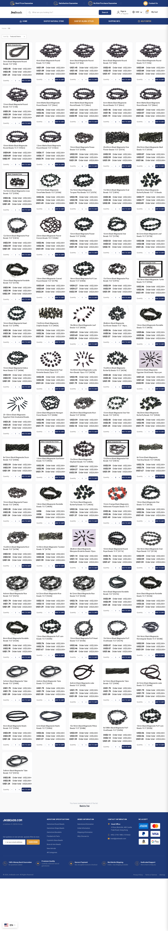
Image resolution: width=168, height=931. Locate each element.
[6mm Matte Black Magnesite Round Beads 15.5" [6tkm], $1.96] (117, 94)
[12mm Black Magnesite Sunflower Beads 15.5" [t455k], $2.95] (50, 448)
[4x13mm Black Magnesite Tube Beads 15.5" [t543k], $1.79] (117, 671)
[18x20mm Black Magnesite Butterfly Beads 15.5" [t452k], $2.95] (150, 403)
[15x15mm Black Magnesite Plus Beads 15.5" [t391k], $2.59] (117, 268)
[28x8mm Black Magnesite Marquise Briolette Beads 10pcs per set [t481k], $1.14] (84, 538)
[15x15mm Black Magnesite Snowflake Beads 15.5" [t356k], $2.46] (50, 180)
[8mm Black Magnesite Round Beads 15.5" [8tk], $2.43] (117, 51)
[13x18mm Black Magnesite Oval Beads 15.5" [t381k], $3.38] (117, 180)
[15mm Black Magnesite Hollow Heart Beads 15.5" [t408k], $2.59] (17, 358)
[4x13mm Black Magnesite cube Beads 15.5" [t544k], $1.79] (150, 672)
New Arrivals (51, 848)
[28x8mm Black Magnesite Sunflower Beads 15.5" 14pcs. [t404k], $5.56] (117, 313)
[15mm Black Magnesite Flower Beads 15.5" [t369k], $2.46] (84, 224)
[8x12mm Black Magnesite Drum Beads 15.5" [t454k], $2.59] (17, 447)
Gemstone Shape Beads (55, 828)
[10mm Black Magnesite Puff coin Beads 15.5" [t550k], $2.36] (150, 716)
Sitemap (162, 875)
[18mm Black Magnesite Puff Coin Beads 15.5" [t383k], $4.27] (84, 268)
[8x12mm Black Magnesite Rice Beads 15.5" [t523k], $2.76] (84, 583)
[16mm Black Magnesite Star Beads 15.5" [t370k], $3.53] (117, 224)
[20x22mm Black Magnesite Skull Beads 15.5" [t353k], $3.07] (150, 137)
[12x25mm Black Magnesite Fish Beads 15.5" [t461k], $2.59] (117, 448)
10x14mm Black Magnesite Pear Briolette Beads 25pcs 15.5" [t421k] (50, 372)
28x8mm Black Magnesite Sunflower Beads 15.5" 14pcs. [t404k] (115, 325)
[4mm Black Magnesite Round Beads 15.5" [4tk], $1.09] (50, 51)
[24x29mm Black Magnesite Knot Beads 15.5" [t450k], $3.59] (84, 403)
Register (125, 14)
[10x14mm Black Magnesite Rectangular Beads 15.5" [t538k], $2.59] (150, 626)
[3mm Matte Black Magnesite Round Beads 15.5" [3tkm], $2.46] (50, 94)
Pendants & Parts (53, 836)
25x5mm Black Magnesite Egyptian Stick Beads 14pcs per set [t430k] (149, 372)
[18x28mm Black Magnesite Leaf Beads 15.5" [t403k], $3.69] (84, 314)
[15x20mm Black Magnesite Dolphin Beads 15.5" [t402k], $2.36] (50, 313)
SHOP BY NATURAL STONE (54, 21)
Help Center (146, 21)
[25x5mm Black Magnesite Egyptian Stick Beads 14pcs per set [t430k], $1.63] (150, 359)
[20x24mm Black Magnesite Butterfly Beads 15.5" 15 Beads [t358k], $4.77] (150, 180)
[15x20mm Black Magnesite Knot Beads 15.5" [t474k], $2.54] (17, 537)
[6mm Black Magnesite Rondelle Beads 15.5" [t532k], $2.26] (150, 583)
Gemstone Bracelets (54, 832)
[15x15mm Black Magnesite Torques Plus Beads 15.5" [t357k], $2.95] (84, 180)
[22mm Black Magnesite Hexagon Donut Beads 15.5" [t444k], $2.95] (50, 403)
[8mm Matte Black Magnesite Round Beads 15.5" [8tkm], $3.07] (150, 94)
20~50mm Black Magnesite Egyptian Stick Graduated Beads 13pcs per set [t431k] (16, 417)
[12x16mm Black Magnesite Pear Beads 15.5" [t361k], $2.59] (17, 225)
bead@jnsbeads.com (118, 838)
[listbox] (18, 36)
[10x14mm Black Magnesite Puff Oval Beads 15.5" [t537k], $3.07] (117, 627)
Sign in (123, 11)
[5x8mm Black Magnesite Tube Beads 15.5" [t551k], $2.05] (17, 761)
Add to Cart (26, 80)
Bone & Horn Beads (54, 844)
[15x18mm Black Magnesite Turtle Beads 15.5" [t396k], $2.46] (150, 269)
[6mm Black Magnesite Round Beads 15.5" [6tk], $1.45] (84, 51)
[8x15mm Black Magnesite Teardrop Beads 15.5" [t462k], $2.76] (150, 447)
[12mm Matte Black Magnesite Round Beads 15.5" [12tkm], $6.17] (50, 136)
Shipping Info (114, 21)
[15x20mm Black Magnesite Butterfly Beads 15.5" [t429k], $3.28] (117, 358)
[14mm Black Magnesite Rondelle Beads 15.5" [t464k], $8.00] (50, 493)
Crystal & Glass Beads (55, 840)
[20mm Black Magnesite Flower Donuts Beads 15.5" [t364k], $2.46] (50, 225)
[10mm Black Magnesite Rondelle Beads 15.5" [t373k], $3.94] (17, 269)
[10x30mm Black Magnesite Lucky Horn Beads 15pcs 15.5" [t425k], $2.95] (84, 359)
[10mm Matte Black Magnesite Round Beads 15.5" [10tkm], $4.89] (17, 136)
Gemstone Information (85, 824)
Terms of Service (151, 875)
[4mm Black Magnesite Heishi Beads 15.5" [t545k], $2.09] (17, 716)
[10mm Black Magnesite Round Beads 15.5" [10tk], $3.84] (150, 51)
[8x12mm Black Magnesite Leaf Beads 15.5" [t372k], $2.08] (150, 224)
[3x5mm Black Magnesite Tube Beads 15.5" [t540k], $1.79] (17, 671)
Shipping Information (84, 832)
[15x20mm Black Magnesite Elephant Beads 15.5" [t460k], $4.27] (84, 448)
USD (137, 12)
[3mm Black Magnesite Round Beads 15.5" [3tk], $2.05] (17, 51)
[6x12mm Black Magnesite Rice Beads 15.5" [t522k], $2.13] (50, 583)
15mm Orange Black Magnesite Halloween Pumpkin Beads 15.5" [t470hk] (116, 506)
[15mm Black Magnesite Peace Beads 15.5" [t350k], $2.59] (84, 137)
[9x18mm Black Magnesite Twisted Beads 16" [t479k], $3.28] (50, 537)
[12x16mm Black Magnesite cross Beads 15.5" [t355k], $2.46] (17, 180)
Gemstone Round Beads (55, 824)
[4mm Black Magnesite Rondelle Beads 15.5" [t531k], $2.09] (117, 582)
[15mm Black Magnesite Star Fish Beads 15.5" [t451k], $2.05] (117, 403)
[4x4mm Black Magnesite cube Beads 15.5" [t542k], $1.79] (84, 672)
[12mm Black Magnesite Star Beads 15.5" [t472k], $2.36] (150, 492)
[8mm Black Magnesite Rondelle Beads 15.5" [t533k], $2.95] (17, 627)
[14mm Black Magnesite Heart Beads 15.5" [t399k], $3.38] (17, 313)
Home (25, 21)
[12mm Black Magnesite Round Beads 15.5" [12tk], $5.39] (17, 94)
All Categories (52, 852)
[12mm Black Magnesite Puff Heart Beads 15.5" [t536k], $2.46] (84, 627)
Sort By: (6, 36)
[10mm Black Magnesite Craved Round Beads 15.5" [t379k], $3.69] (50, 268)
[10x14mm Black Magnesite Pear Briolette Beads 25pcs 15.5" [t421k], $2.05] (50, 359)
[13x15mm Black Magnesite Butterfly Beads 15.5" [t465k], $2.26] (84, 492)
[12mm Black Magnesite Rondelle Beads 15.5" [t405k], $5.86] (150, 314)
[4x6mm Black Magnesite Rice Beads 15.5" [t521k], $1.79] (17, 583)
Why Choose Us (83, 836)
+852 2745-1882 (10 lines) (120, 835)
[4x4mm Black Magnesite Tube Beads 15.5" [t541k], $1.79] (50, 671)
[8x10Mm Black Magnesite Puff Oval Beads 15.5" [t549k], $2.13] (117, 717)
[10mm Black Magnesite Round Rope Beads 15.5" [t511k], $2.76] (117, 538)
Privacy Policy (138, 875)
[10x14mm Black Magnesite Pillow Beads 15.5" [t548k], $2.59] (84, 716)
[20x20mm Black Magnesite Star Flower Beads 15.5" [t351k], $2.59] (117, 137)
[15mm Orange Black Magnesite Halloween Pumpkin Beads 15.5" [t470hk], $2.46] (117, 493)
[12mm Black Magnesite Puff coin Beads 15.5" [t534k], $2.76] (50, 626)
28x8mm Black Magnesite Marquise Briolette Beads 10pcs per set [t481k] (83, 551)
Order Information (83, 828)
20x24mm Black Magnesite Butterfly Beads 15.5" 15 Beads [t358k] (149, 192)
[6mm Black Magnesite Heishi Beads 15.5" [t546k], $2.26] (50, 716)
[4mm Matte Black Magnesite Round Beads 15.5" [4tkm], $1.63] (84, 94)
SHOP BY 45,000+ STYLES (84, 21)
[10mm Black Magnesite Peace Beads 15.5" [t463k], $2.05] (17, 492)
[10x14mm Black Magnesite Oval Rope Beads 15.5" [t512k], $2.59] (150, 538)
